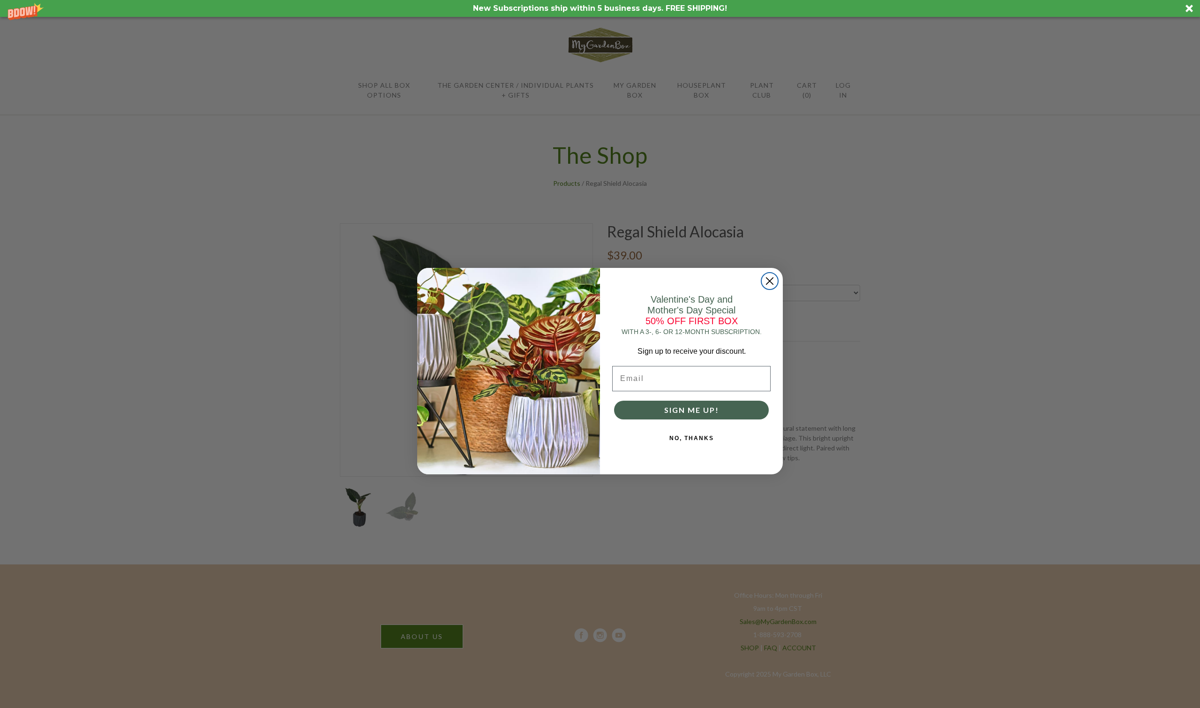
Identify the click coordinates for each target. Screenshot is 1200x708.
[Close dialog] (769, 281)
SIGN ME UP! (691, 409)
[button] (600, 8)
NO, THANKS (691, 438)
